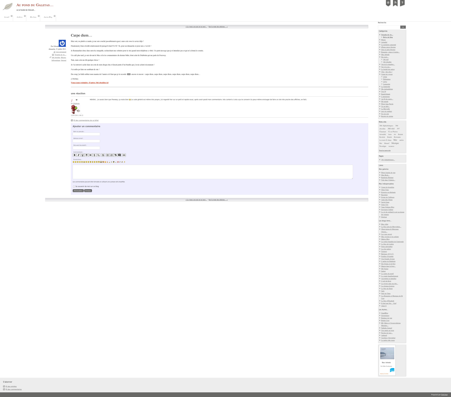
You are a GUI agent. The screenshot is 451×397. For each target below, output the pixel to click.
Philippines (387, 79)
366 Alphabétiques (386, 125)
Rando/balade (385, 94)
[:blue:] (114, 162)
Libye (385, 82)
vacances (391, 146)
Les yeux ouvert (386, 234)
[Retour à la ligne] (103, 155)
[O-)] (97, 162)
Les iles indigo (386, 249)
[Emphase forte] (74, 155)
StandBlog (384, 313)
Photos (383, 40)
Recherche (382, 23)
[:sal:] (122, 162)
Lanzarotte (386, 84)
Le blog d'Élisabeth (387, 301)
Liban (385, 77)
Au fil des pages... (387, 99)
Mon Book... (385, 175)
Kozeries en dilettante (388, 192)
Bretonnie (397, 137)
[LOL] (82, 162)
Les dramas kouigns (387, 286)
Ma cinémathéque (387, 89)
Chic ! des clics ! (386, 72)
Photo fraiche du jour (388, 172)
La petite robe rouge (388, 340)
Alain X (384, 306)
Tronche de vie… (60, 55)
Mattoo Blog (385, 239)
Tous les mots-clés (385, 150)
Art (395, 134)
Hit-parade (384, 101)
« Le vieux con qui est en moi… (196, 26)
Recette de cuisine (387, 116)
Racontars (384, 195)
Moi (380, 143)
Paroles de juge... (387, 333)
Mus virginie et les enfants (390, 237)
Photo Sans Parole (387, 104)
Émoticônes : (77, 159)
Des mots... (385, 57)
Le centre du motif (387, 273)
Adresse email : (78, 138)
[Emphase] (78, 155)
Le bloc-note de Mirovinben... (391, 227)
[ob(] (118, 162)
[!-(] (103, 162)
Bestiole (382, 137)
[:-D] (84, 162)
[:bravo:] (124, 162)
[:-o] (92, 162)
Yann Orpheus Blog (387, 207)
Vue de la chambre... (388, 64)
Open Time (385, 190)
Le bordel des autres (388, 69)
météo (401, 140)
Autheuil (384, 335)
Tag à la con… (386, 67)
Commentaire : (78, 152)
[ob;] (107, 162)
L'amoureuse (385, 96)
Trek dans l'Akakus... (388, 180)
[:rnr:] (120, 161)
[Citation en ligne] (90, 155)
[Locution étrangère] (98, 155)
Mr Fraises (384, 269)
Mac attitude (385, 54)
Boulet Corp (385, 320)
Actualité (384, 42)
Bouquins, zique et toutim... (390, 52)
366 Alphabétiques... (388, 160)
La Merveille (385, 109)
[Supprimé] (86, 155)
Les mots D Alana (385, 140)
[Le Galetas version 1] (402, 6)
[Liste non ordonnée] (107, 155)
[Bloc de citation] (119, 155)
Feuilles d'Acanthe (387, 256)
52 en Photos (393, 131)
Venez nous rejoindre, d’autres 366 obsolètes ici (89, 82)
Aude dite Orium (387, 200)
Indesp (383, 271)
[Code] (94, 155)
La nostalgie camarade (388, 45)
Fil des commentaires (14, 389)
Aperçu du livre (384, 373)
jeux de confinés (386, 111)
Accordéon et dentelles (388, 278)
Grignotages (385, 315)
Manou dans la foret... (388, 266)
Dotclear (384, 217)
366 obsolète (56, 57)
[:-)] (73, 162)
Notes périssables (387, 246)
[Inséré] (82, 155)
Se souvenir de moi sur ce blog (87, 186)
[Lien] (124, 155)
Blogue (63, 57)
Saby (383, 291)
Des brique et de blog (388, 264)
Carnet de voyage (387, 74)
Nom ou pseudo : (78, 131)
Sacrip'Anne (385, 202)
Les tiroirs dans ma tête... (389, 283)
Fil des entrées (11, 386)
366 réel (386, 59)
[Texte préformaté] (115, 155)
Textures (384, 251)
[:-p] (105, 162)
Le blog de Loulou (387, 244)
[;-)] (75, 162)
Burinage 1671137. (387, 254)
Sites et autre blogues (388, 49)
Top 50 (383, 91)
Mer (395, 139)
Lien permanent (61, 52)
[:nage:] (116, 162)
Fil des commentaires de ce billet (86, 120)
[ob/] (111, 162)
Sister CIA (384, 204)
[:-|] (80, 162)
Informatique (56, 60)
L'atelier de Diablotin (388, 261)
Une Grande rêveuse (388, 259)
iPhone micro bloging (388, 47)
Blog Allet (384, 224)
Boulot (389, 137)
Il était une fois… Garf (388, 303)
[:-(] (86, 162)
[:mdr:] (101, 162)
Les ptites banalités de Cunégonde (392, 241)
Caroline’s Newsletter (388, 338)
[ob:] (109, 162)
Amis (390, 134)
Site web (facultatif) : (80, 145)
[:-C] (88, 162)
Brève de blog (388, 37)
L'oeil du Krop (386, 281)
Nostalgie (382, 146)
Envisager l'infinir (387, 209)
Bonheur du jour (386, 318)
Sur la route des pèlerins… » (218, 26)
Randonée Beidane (387, 177)
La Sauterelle (385, 86)
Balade (400, 134)
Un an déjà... (385, 106)
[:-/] (78, 162)
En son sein (385, 114)
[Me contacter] (388, 6)
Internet (63, 60)
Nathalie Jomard (386, 328)
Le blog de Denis (387, 288)
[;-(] (94, 162)
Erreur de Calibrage (387, 197)
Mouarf (386, 143)
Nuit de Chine (386, 293)
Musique (395, 143)
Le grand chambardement (389, 276)
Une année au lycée (387, 330)
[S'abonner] (395, 6)
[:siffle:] (99, 162)
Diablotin (76, 103)
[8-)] (90, 162)
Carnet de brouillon (387, 187)
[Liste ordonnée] (111, 155)
